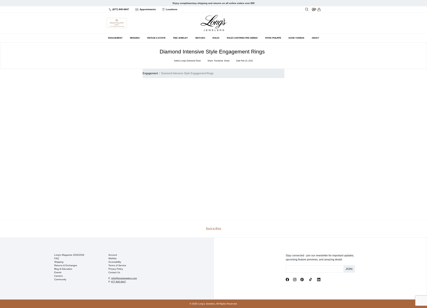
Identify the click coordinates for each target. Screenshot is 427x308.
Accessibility (114, 262)
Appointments (148, 9)
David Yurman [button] (296, 38)
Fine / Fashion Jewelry (268, 124)
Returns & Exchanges (65, 265)
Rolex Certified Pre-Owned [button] (242, 38)
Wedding (261, 116)
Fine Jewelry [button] (180, 38)
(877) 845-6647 (120, 9)
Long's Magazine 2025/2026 (69, 255)
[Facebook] (287, 279)
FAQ (56, 258)
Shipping (58, 262)
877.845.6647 (118, 281)
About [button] (315, 38)
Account (112, 255)
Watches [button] (200, 38)
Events (57, 272)
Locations (171, 9)
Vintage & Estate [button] (156, 38)
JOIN (267, 135)
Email (256, 93)
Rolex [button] (215, 38)
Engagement (150, 73)
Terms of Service (117, 265)
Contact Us (114, 272)
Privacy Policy (115, 269)
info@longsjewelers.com (124, 278)
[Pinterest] (302, 279)
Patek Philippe (273, 38)
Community (60, 279)
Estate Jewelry (264, 112)
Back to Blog (213, 228)
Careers (58, 276)
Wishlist (112, 258)
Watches (261, 120)
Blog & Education (63, 269)
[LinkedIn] (318, 279)
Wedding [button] (135, 38)
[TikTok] (310, 279)
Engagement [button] (115, 38)
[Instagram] (294, 279)
